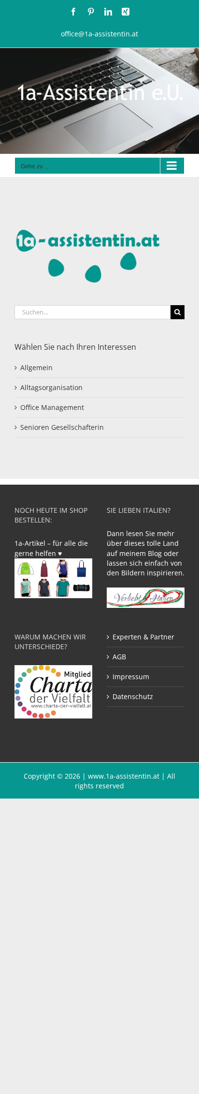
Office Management (52, 407)
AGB (119, 656)
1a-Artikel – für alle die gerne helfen (51, 548)
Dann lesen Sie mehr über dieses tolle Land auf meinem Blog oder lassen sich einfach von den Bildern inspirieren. (146, 553)
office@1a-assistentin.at (99, 33)
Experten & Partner (143, 636)
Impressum (131, 676)
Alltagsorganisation (51, 387)
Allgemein (36, 367)
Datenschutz (133, 696)
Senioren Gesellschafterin (62, 427)
